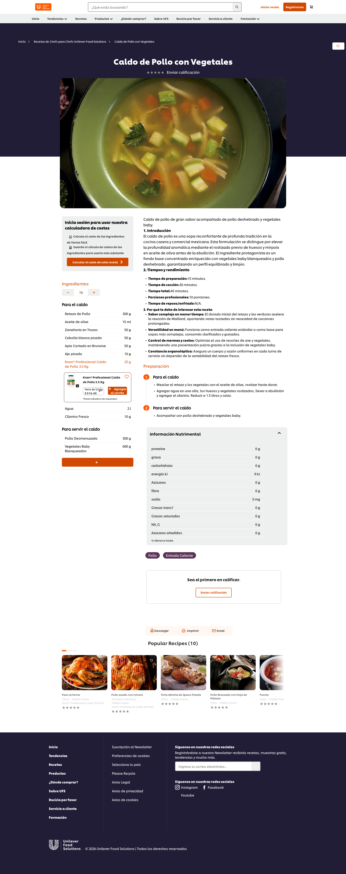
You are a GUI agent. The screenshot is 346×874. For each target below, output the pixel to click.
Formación (58, 817)
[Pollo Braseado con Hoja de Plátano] (233, 672)
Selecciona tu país (126, 764)
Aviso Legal (121, 782)
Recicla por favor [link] (188, 18)
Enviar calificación (214, 592)
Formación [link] (248, 18)
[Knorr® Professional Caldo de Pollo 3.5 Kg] (72, 381)
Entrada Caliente (179, 555)
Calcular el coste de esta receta (95, 262)
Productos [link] (102, 18)
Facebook (216, 787)
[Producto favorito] (127, 377)
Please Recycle (123, 773)
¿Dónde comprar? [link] (133, 18)
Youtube (187, 795)
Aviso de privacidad (127, 790)
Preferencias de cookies (131, 755)
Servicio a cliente (63, 808)
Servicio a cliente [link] (221, 18)
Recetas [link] (81, 18)
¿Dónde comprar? (63, 782)
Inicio (53, 746)
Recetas (55, 764)
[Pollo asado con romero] (134, 672)
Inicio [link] (35, 18)
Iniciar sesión (270, 7)
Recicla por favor (63, 799)
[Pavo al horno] (84, 672)
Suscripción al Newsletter (132, 746)
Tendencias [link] (55, 18)
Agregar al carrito (118, 391)
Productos (57, 773)
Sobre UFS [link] (161, 18)
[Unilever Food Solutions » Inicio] (43, 6)
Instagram (189, 787)
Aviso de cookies (125, 799)
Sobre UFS (57, 790)
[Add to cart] (311, 6)
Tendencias (58, 755)
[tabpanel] (84, 682)
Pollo (152, 555)
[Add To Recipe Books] (338, 46)
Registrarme (295, 7)
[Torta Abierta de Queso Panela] (183, 672)
